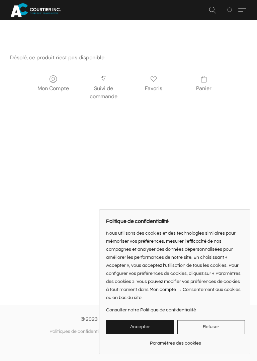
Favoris (153, 88)
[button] (36, 10)
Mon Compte (53, 88)
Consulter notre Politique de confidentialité (151, 310)
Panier (203, 88)
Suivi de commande (103, 92)
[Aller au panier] (230, 10)
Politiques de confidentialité (79, 331)
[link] (175, 340)
